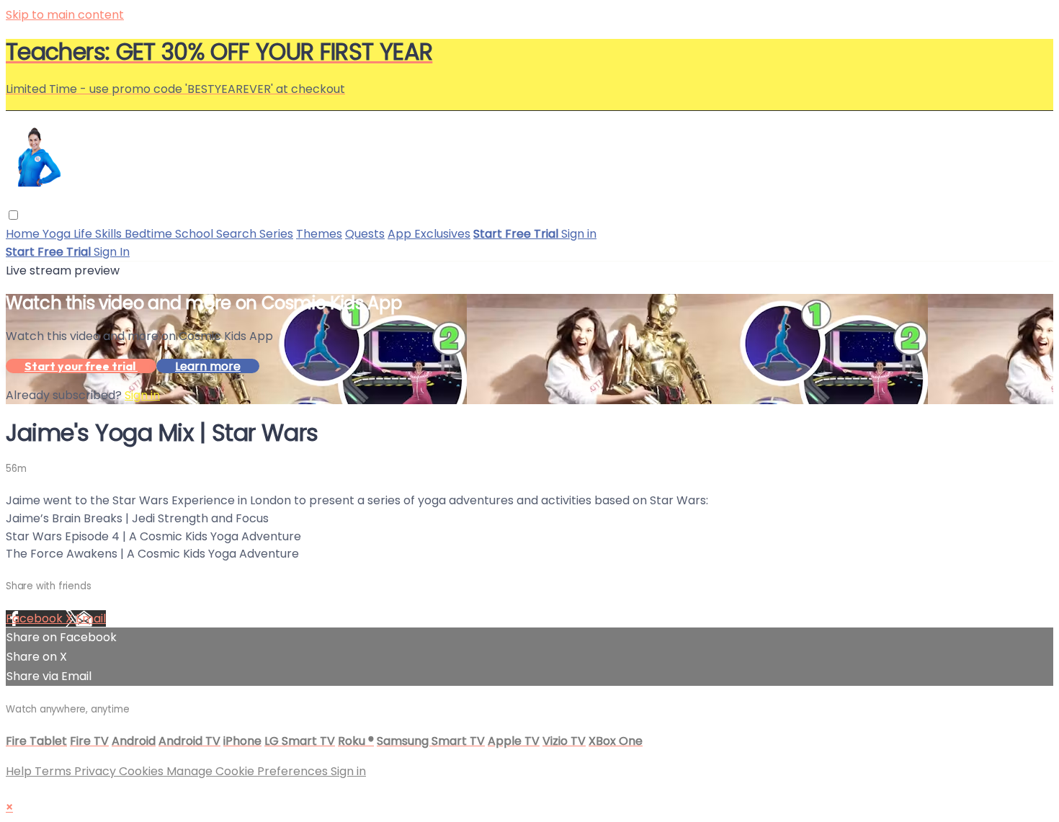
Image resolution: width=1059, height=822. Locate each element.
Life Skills (99, 233)
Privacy (96, 771)
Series (276, 233)
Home (24, 233)
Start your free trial (81, 366)
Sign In (112, 252)
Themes (319, 233)
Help (20, 771)
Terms (54, 771)
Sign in (578, 233)
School (195, 233)
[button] (13, 215)
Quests (365, 233)
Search (237, 233)
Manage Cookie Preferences (248, 771)
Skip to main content (65, 14)
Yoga (58, 233)
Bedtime (150, 233)
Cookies (142, 771)
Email (91, 618)
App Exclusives (429, 233)
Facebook (36, 618)
